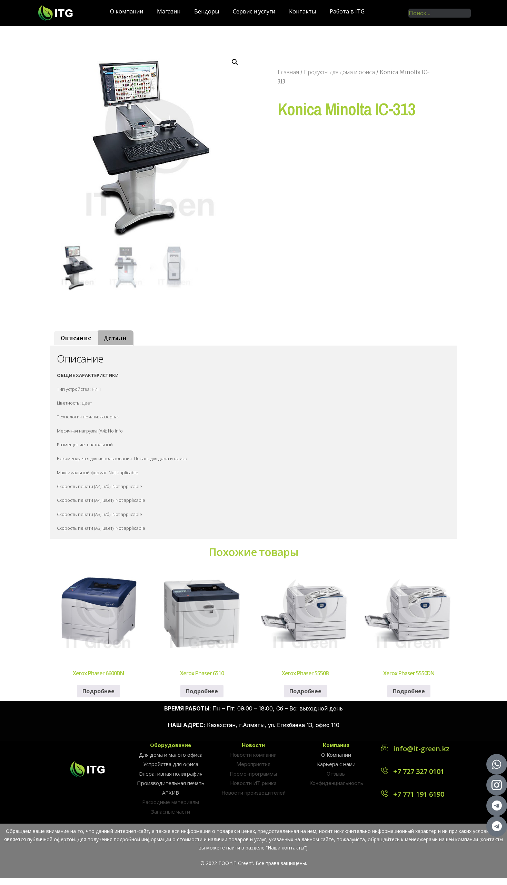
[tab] (76, 338)
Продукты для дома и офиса (339, 72)
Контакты (302, 11)
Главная (288, 72)
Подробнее (98, 691)
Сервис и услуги (254, 11)
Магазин (168, 11)
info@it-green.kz (421, 748)
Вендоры (206, 11)
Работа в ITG (347, 11)
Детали (115, 338)
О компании (126, 11)
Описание (76, 338)
